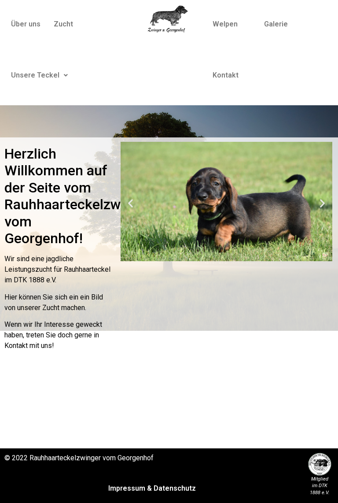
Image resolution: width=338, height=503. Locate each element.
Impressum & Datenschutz (152, 488)
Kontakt (226, 75)
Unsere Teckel (35, 75)
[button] (39, 75)
